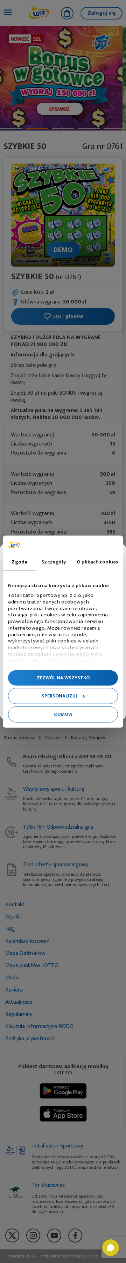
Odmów (63, 714)
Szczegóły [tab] (53, 562)
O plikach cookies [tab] (97, 562)
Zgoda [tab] (19, 562)
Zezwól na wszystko (63, 677)
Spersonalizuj (59, 696)
